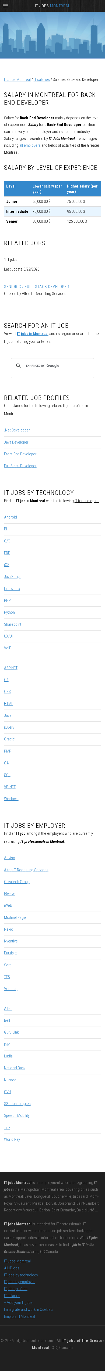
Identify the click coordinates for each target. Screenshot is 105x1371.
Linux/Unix (12, 588)
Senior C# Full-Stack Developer (36, 286)
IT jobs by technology (21, 1275)
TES (7, 976)
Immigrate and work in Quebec (28, 1309)
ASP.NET (11, 667)
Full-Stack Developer (20, 465)
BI (5, 529)
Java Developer (16, 442)
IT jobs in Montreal (32, 333)
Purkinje (10, 953)
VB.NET (10, 787)
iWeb (8, 905)
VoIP (7, 648)
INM (7, 1044)
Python (9, 612)
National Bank (14, 1068)
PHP (7, 600)
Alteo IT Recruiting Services (26, 870)
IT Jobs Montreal (17, 79)
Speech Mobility (17, 1115)
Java (7, 715)
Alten (8, 1008)
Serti (8, 965)
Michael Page (15, 917)
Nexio (8, 929)
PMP (7, 751)
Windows (11, 798)
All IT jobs (11, 1268)
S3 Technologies (17, 1103)
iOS (6, 564)
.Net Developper (17, 430)
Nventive (11, 941)
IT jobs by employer (19, 1281)
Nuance (10, 1080)
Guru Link (11, 1032)
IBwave (9, 893)
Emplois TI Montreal (19, 1316)
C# (6, 679)
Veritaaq (11, 988)
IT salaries (42, 79)
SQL (7, 774)
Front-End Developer (20, 454)
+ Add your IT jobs (18, 1302)
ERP (7, 552)
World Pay (12, 1139)
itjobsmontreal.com (35, 1340)
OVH (7, 1091)
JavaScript (12, 576)
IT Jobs (52, 5)
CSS (7, 691)
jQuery (9, 727)
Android (10, 517)
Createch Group (17, 881)
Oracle (9, 739)
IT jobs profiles (15, 1288)
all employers (30, 145)
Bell (7, 1020)
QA (6, 763)
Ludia (8, 1056)
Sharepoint (12, 624)
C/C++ (9, 541)
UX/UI (8, 636)
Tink (7, 1127)
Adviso (9, 857)
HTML (8, 703)
